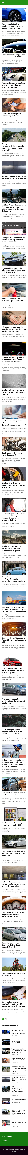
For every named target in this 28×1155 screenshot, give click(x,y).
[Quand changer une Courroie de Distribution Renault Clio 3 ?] (14, 934)
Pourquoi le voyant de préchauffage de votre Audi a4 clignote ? (13, 701)
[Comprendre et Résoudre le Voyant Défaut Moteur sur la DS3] (14, 629)
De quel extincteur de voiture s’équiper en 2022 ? (19, 1122)
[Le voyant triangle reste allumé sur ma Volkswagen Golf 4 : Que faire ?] (14, 259)
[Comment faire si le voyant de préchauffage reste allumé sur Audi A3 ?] (14, 903)
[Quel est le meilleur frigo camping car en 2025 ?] (14, 814)
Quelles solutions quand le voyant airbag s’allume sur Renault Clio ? (13, 392)
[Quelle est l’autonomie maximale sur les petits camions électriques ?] (14, 537)
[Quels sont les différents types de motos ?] (14, 444)
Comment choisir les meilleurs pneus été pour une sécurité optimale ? (12, 26)
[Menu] (3, 2)
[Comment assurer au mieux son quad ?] (14, 964)
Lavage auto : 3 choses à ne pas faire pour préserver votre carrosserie (13, 240)
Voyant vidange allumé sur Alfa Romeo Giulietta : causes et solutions (13, 85)
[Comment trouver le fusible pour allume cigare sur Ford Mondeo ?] (14, 842)
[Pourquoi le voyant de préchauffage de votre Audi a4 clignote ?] (14, 690)
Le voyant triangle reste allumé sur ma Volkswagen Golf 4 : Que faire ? (13, 270)
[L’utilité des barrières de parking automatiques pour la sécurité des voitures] (14, 873)
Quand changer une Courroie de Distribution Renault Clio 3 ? (12, 945)
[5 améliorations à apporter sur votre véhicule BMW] (14, 46)
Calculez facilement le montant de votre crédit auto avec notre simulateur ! (14, 1004)
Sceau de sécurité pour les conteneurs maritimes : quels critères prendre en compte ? (14, 610)
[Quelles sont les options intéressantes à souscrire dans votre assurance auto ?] (14, 412)
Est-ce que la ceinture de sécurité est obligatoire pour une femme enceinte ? (14, 329)
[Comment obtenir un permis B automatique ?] (14, 784)
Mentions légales (15, 1149)
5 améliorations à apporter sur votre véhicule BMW (17, 1041)
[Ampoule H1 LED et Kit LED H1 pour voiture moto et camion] (14, 167)
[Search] (25, 2)
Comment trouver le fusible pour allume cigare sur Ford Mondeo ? (14, 853)
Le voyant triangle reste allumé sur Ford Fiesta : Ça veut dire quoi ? (13, 671)
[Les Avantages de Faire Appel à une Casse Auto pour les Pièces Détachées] (14, 720)
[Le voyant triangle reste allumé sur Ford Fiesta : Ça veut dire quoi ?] (14, 659)
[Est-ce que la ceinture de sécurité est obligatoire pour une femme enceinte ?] (14, 318)
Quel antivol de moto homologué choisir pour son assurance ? (13, 485)
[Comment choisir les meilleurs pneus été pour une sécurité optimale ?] (14, 15)
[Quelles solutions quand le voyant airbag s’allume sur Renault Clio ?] (14, 381)
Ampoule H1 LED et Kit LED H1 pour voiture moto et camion (19, 1079)
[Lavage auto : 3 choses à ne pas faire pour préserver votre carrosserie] (14, 228)
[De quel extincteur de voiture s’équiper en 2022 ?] (14, 290)
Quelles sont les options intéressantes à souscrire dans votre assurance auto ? (14, 423)
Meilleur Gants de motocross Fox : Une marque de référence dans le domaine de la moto (18, 1090)
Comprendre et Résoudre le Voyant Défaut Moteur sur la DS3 (14, 640)
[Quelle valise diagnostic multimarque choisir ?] (14, 105)
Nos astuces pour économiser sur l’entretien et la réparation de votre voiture (14, 579)
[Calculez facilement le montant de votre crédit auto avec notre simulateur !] (14, 993)
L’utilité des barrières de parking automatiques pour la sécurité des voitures (14, 884)
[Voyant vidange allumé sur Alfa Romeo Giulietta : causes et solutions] (14, 74)
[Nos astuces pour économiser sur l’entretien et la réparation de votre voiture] (14, 568)
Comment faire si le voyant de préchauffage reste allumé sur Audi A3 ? (13, 914)
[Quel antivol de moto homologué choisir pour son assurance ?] (14, 474)
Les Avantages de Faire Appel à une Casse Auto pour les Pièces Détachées (12, 732)
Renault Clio (4, 1140)
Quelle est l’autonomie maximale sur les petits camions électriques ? (11, 548)
